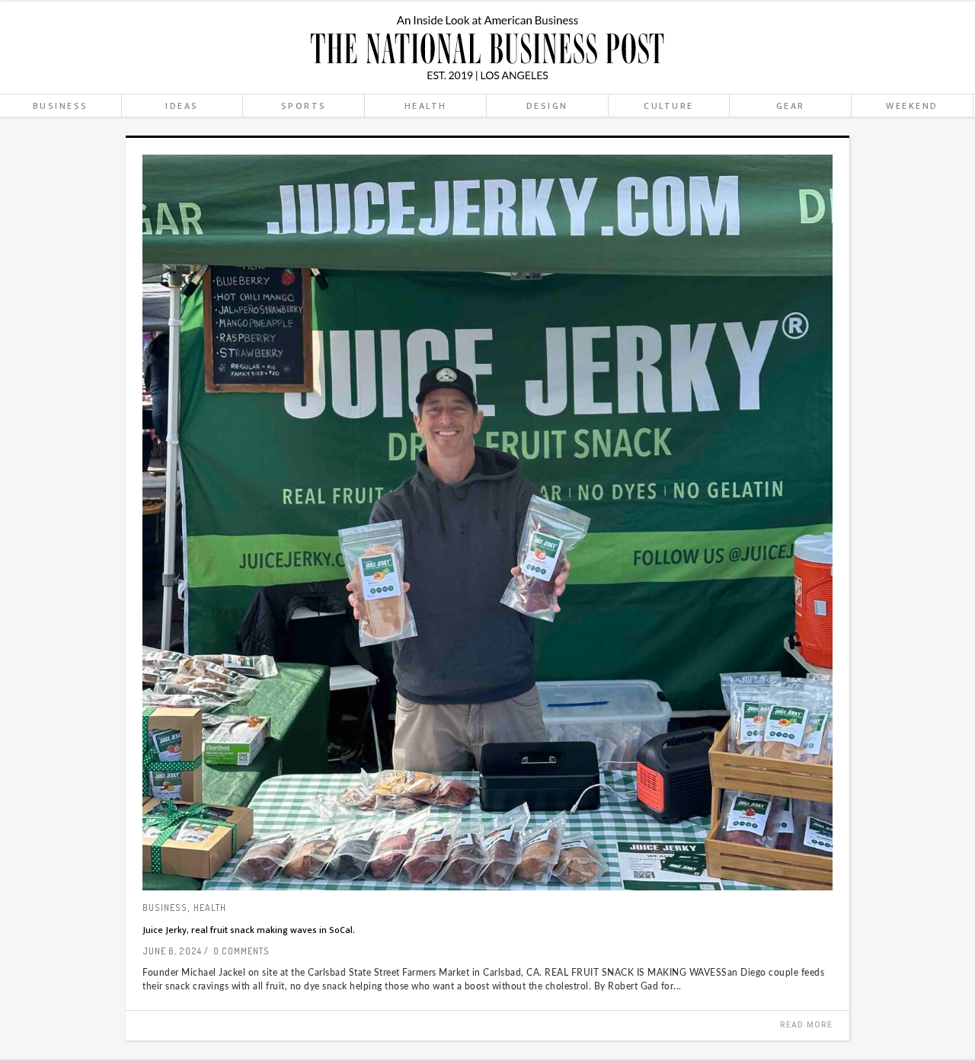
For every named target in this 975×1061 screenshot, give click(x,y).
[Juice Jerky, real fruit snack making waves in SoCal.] (487, 522)
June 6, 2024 (172, 951)
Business (164, 907)
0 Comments (241, 951)
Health (209, 907)
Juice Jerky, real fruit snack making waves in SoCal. (248, 930)
